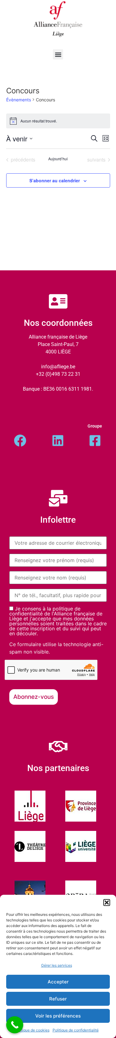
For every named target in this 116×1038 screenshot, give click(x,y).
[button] (107, 902)
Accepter (58, 982)
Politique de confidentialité (76, 1030)
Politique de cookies (32, 1030)
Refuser (58, 999)
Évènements (18, 99)
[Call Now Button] (14, 1024)
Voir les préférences (58, 1016)
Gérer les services (56, 965)
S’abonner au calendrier (54, 180)
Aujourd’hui (58, 158)
